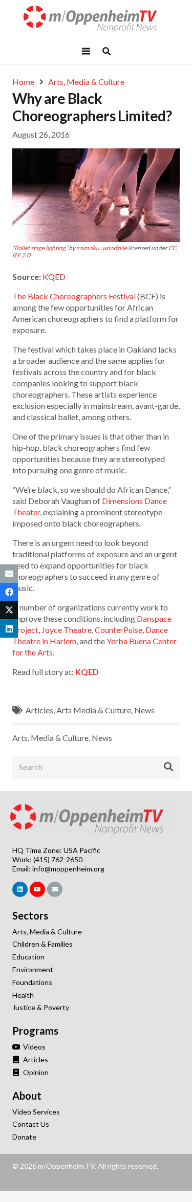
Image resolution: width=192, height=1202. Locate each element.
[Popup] (106, 51)
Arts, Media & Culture (50, 737)
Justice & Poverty (40, 1007)
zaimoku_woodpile (101, 248)
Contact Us (30, 1124)
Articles (39, 710)
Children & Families (42, 943)
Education (28, 956)
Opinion (35, 1072)
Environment (32, 969)
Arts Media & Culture (93, 710)
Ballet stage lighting (40, 248)
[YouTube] (37, 889)
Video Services (36, 1111)
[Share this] (9, 591)
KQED (54, 276)
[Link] (96, 19)
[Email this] (9, 573)
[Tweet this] (9, 610)
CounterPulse (118, 630)
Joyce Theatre (66, 630)
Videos (34, 1046)
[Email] (54, 889)
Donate (24, 1136)
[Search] (168, 767)
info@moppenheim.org (68, 868)
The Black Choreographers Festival (74, 296)
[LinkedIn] (20, 889)
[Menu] (86, 51)
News (144, 710)
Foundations (32, 982)
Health (23, 995)
